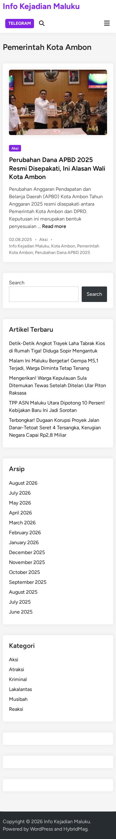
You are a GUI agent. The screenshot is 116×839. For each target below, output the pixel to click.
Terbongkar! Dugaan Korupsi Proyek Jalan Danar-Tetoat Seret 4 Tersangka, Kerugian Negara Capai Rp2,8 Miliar (55, 427)
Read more (54, 226)
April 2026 (20, 513)
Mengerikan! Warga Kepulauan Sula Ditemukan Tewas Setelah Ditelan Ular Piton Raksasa (57, 385)
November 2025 (27, 562)
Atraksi (16, 669)
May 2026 (20, 503)
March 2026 (22, 523)
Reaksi (16, 709)
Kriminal (18, 679)
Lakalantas (20, 689)
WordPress (41, 829)
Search (16, 283)
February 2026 (25, 532)
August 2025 (23, 592)
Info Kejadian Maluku (41, 6)
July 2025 (20, 602)
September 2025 (27, 582)
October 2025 (24, 572)
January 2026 (24, 542)
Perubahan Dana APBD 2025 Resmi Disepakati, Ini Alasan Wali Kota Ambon (57, 168)
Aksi (15, 148)
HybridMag (75, 829)
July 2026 (20, 493)
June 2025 (20, 612)
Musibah (18, 699)
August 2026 (23, 483)
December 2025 (27, 552)
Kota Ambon (63, 246)
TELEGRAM (19, 23)
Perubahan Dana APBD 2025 (62, 252)
